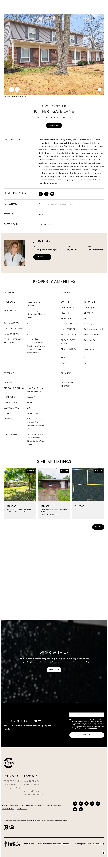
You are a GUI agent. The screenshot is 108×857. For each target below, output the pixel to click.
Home (4, 805)
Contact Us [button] (54, 669)
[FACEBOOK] (75, 803)
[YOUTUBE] (75, 809)
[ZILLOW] (81, 809)
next (17, 89)
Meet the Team (16, 805)
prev (11, 89)
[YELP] (98, 803)
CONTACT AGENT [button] (42, 257)
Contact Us (22, 809)
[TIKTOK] (92, 803)
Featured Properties (35, 805)
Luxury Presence (62, 844)
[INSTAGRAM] (81, 803)
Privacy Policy (93, 728)
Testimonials (8, 809)
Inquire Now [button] (54, 125)
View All (98, 527)
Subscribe (87, 735)
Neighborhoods (54, 805)
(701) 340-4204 (72, 250)
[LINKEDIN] (86, 803)
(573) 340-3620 (11, 785)
